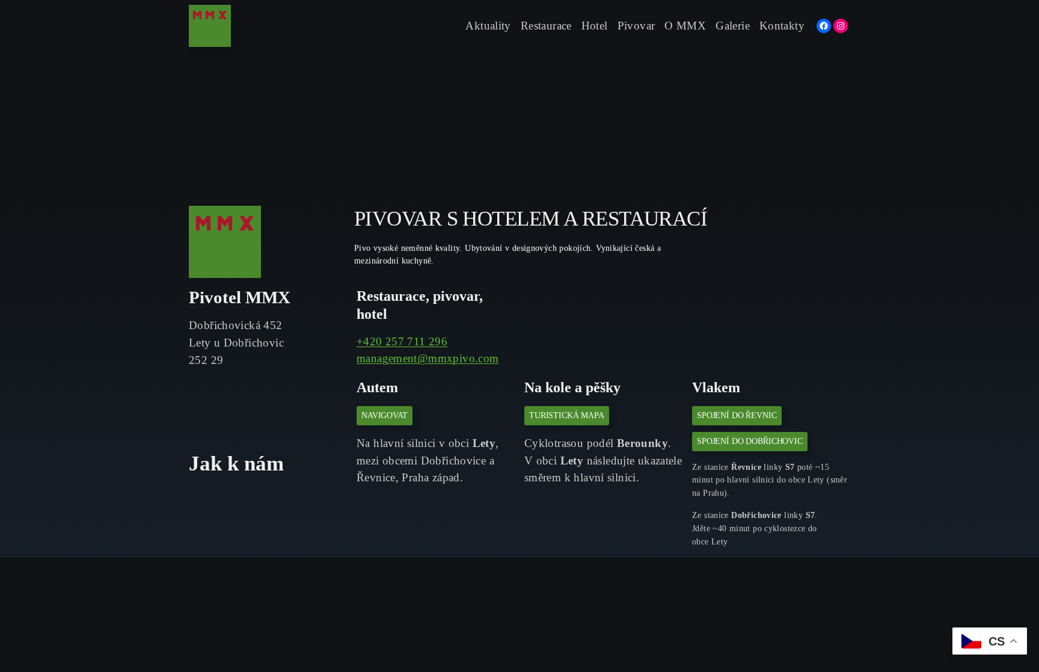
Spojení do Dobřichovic (750, 441)
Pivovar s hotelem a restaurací (530, 218)
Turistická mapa (566, 415)
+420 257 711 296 (402, 341)
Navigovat (384, 415)
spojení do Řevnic (737, 415)
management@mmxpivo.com (427, 358)
